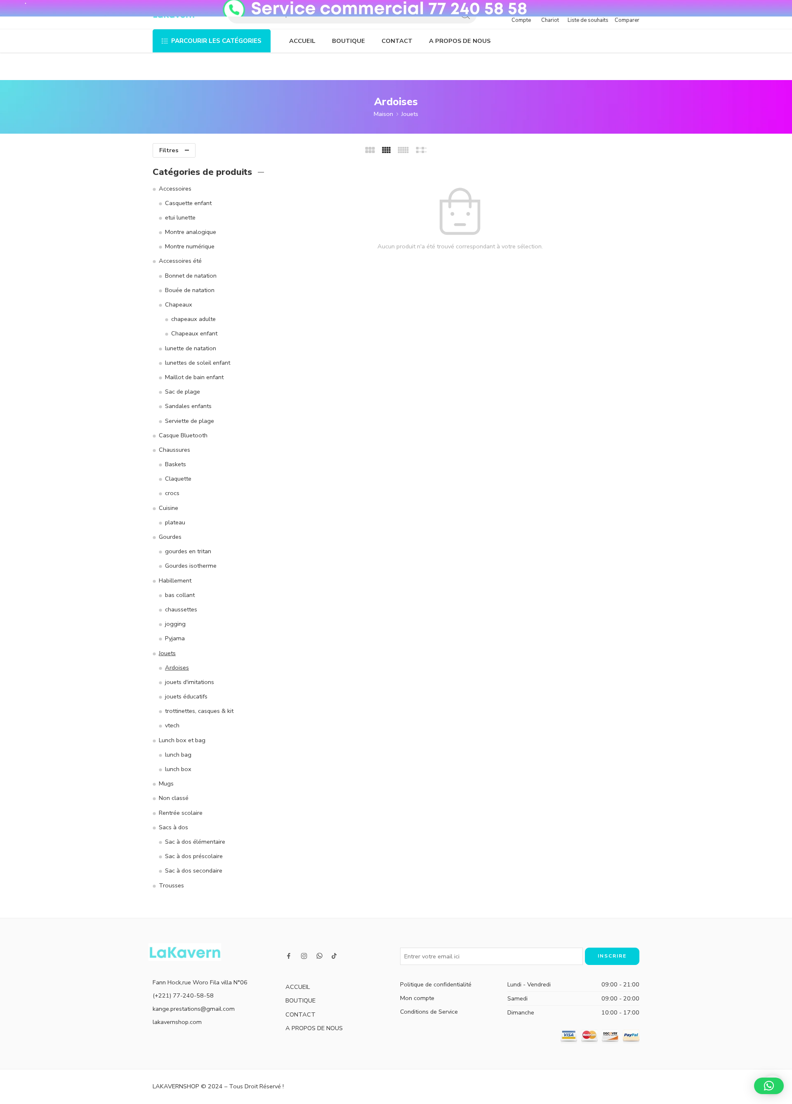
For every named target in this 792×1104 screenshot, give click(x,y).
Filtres (169, 150)
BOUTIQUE (348, 41)
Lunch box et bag (182, 740)
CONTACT (397, 41)
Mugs (166, 783)
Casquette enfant (188, 203)
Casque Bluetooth (183, 435)
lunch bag (178, 754)
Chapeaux (178, 304)
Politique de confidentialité (435, 984)
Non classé (174, 798)
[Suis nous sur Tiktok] (334, 956)
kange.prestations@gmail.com (194, 1009)
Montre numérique (189, 246)
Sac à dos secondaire (193, 870)
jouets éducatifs (186, 696)
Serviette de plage (189, 421)
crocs (172, 493)
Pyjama (175, 638)
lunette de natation (190, 348)
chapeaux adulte (193, 319)
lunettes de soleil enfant (197, 363)
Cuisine (168, 508)
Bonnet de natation (191, 275)
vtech (172, 725)
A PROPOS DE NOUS (459, 41)
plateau (175, 522)
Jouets (409, 114)
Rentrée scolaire (181, 813)
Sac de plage (182, 391)
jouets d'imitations (189, 682)
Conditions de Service (429, 1011)
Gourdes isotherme (191, 565)
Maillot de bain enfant (194, 377)
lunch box (178, 769)
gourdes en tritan (188, 551)
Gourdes (170, 537)
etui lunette (180, 217)
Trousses (171, 885)
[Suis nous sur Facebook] (288, 956)
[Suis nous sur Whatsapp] (319, 955)
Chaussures (174, 450)
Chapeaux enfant (194, 333)
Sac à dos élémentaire (195, 841)
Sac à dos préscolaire (194, 856)
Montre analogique (190, 232)
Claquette (178, 478)
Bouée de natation (189, 290)
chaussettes (181, 609)
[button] (769, 1086)
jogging (175, 624)
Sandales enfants (188, 406)
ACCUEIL (302, 41)
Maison (383, 114)
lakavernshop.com (177, 1022)
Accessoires (175, 188)
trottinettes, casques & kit (199, 711)
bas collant (180, 595)
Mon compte (417, 998)
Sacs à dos (173, 827)
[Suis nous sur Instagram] (304, 956)
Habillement (175, 580)
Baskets (175, 464)
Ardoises (177, 667)
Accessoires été (180, 261)
